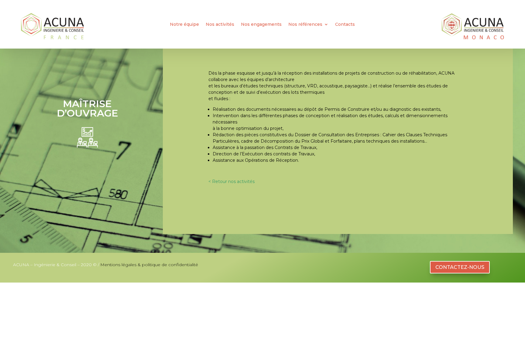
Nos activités (220, 24)
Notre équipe (184, 24)
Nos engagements (261, 24)
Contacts (345, 24)
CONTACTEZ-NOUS (459, 267)
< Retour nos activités (231, 181)
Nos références (305, 24)
